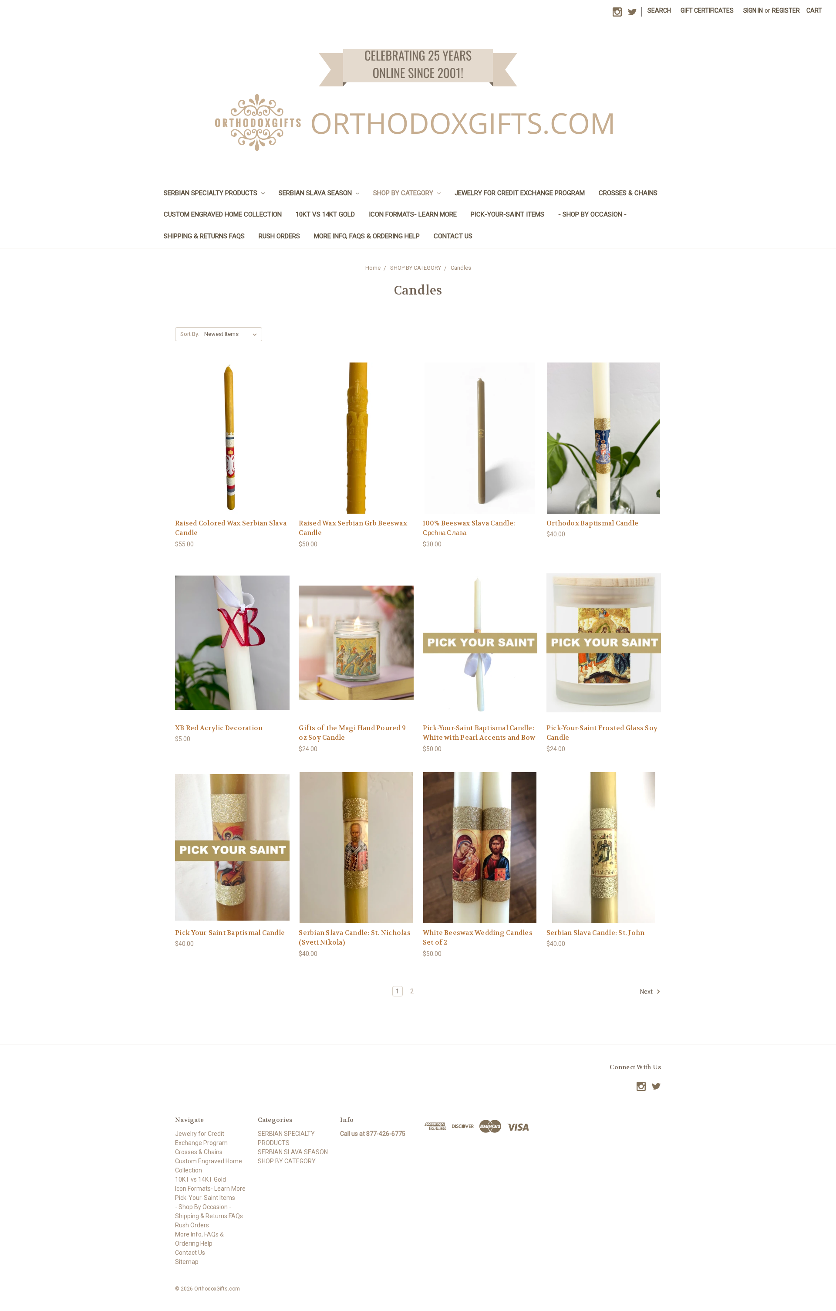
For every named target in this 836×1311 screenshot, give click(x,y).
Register (786, 10)
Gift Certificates (707, 10)
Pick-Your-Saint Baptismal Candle (230, 932)
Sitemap (187, 1261)
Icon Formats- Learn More (413, 214)
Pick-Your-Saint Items (507, 214)
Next (647, 991)
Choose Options (480, 453)
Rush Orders (279, 236)
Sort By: (189, 334)
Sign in (753, 10)
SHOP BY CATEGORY (404, 193)
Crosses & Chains (628, 193)
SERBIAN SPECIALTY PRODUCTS (211, 193)
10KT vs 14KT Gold (325, 214)
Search (659, 10)
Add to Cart (232, 453)
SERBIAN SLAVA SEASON (316, 193)
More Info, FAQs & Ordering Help (367, 236)
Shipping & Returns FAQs (204, 236)
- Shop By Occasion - (592, 214)
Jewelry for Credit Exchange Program (520, 193)
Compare (229, 438)
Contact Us (453, 236)
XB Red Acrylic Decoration (219, 728)
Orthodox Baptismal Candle (592, 523)
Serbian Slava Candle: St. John (595, 932)
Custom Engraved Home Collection (223, 214)
